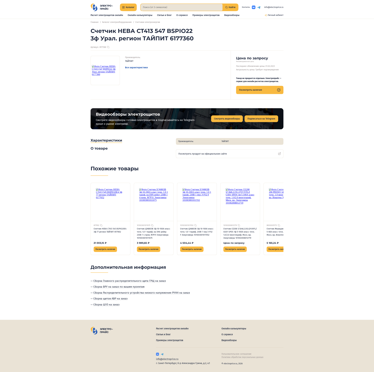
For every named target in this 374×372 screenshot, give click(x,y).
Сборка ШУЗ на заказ (106, 304)
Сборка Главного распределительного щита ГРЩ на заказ (129, 281)
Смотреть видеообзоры (227, 118)
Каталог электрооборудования (117, 22)
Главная (94, 22)
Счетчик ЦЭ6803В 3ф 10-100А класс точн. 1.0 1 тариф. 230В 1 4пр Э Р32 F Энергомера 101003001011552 (196, 232)
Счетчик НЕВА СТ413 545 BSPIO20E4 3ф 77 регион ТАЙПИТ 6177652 (110, 230)
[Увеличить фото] (105, 70)
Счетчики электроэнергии (147, 22)
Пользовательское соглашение (236, 354)
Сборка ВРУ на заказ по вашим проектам (118, 286)
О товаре (99, 148)
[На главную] (102, 7)
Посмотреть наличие (250, 89)
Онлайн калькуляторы (140, 15)
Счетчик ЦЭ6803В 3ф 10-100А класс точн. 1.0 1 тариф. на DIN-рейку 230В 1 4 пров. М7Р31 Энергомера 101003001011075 (153, 233)
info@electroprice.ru (273, 7)
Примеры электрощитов (206, 15)
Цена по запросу (234, 243)
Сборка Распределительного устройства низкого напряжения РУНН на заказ (141, 292)
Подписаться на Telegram (261, 118)
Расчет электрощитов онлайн (107, 15)
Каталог (130, 7)
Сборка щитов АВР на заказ (110, 298)
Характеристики (106, 140)
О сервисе (182, 15)
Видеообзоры (231, 15)
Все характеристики (136, 67)
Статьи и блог (164, 15)
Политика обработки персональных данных (242, 357)
